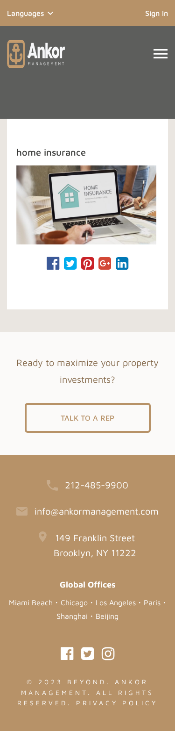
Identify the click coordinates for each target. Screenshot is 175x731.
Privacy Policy (117, 703)
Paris (152, 602)
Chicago (74, 602)
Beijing (107, 616)
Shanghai (72, 616)
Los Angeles (116, 602)
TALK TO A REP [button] (87, 418)
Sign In (156, 13)
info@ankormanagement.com (97, 511)
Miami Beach (31, 602)
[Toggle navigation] (160, 53)
